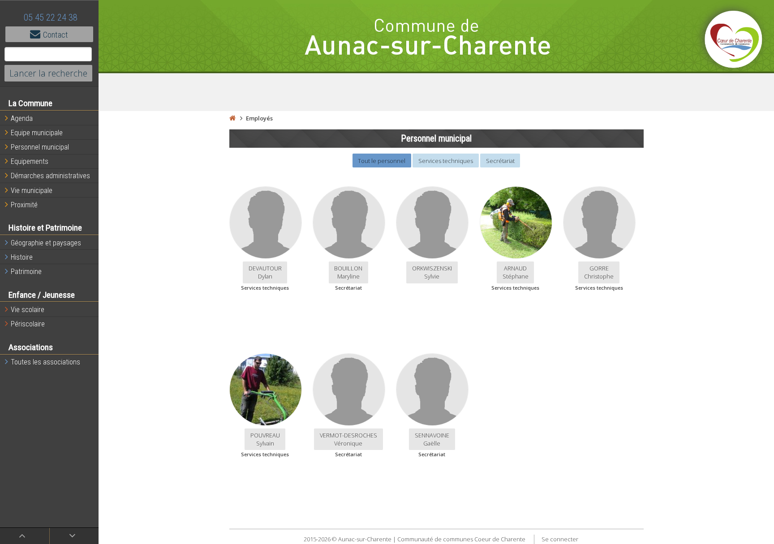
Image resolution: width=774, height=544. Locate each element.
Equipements (29, 161)
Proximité (24, 205)
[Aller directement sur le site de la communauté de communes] (733, 40)
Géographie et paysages (46, 243)
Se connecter (560, 539)
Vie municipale (31, 190)
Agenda (22, 118)
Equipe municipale (37, 133)
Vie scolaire (27, 309)
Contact (55, 35)
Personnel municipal (40, 147)
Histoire (22, 257)
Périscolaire (28, 324)
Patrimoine (26, 271)
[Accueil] (232, 118)
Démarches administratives (50, 175)
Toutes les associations (45, 362)
